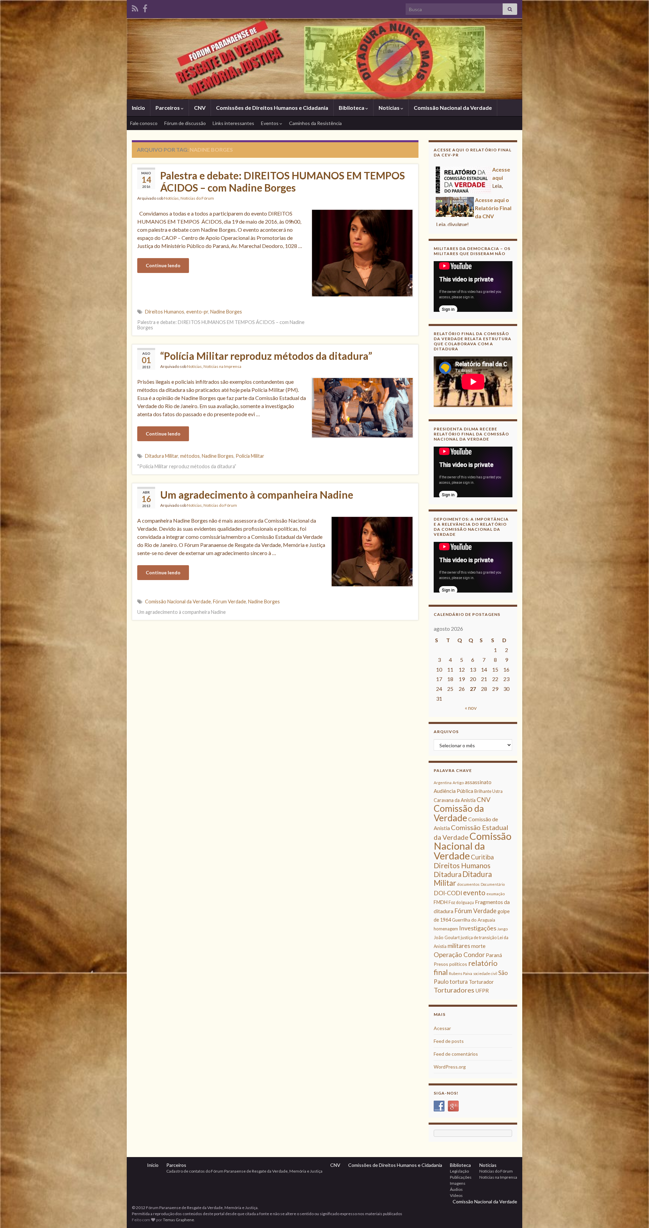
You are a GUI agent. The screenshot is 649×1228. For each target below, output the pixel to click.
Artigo (458, 782)
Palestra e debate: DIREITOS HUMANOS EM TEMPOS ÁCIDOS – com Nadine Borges (282, 181)
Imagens (457, 1183)
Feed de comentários (456, 1054)
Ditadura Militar (161, 456)
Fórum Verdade (229, 601)
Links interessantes (233, 123)
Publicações (461, 1177)
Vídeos (456, 1195)
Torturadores (454, 990)
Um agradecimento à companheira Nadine (256, 494)
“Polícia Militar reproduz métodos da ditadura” (266, 356)
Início (138, 107)
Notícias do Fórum (197, 198)
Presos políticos (450, 964)
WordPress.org (450, 1067)
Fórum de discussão (185, 123)
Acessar (442, 1028)
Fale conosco (144, 123)
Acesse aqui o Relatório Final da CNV (493, 193)
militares (459, 945)
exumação (495, 894)
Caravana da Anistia (455, 800)
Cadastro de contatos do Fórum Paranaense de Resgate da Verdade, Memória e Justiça (244, 1171)
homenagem (446, 928)
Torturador (481, 982)
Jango (502, 929)
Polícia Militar (250, 456)
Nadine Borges (226, 312)
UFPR (482, 990)
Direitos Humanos (164, 312)
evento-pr (197, 312)
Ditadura (447, 874)
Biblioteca (352, 107)
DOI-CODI (448, 893)
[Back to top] (633, 1212)
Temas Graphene (178, 1219)
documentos (468, 884)
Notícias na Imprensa (222, 366)
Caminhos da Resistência (315, 123)
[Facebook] (145, 7)
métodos (190, 456)
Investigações (477, 928)
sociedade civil (485, 973)
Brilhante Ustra (488, 791)
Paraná (494, 955)
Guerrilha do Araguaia (473, 920)
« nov (471, 707)
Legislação (459, 1171)
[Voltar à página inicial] (324, 58)
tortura (459, 981)
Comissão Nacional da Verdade (453, 107)
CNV (200, 107)
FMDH (441, 902)
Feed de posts (449, 1041)
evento (474, 892)
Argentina (443, 782)
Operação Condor (459, 954)
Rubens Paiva (460, 973)
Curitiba (482, 857)
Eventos (270, 123)
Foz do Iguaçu (461, 902)
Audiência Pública (453, 791)
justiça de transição (479, 937)
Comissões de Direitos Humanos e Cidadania (272, 107)
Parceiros (168, 107)
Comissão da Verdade (459, 813)
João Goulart (447, 937)
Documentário (493, 884)
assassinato (478, 782)
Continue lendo (163, 265)
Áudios (456, 1189)
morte (478, 946)
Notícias (390, 107)
